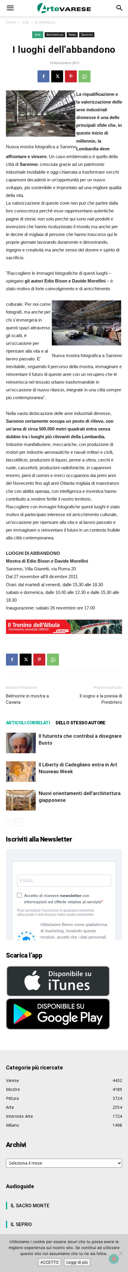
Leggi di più (77, 1262)
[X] (57, 76)
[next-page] (19, 822)
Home (11, 22)
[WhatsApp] (84, 76)
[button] (10, 8)
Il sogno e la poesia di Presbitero (100, 699)
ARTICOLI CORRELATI (28, 722)
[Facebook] (43, 76)
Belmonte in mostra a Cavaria (27, 699)
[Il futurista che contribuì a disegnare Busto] (21, 743)
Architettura (45, 22)
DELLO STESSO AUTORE (80, 722)
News (72, 35)
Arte (25, 22)
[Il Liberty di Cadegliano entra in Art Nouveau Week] (21, 771)
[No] (121, 1253)
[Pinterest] (71, 76)
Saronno (87, 35)
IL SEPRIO (21, 1224)
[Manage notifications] (114, 1259)
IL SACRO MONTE (30, 1205)
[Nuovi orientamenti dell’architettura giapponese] (21, 800)
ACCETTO (49, 1262)
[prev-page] (9, 822)
